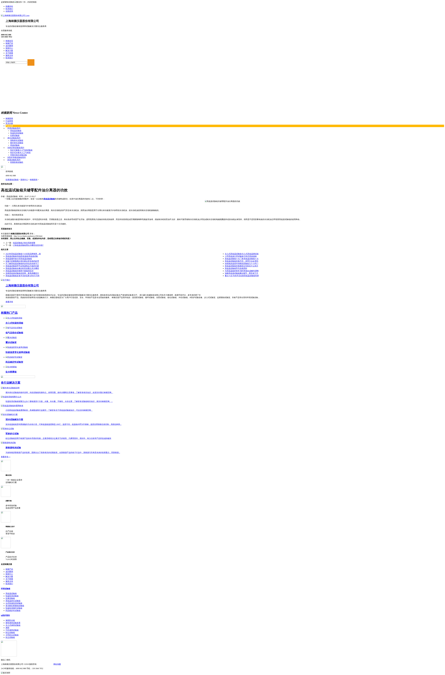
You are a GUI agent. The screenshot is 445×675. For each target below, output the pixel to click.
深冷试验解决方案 (14, 419)
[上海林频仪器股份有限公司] (15, 15)
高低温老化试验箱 (13, 601)
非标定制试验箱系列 (15, 148)
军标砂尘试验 (12, 433)
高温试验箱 (14, 145)
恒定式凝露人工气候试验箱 (21, 150)
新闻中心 (9, 48)
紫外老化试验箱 (16, 143)
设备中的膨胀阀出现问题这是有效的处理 (22, 261)
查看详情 (9, 302)
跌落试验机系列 (13, 160)
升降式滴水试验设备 (18, 155)
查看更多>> (5, 457)
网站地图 (57, 664)
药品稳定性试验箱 (13, 611)
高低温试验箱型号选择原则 (236, 268)
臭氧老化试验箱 (16, 140)
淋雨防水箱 (10, 620)
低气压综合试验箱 (14, 332)
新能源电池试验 (13, 447)
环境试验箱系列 (13, 128)
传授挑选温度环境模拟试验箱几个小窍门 (241, 264)
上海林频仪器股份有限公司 (22, 285)
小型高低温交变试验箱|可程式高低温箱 (241, 256)
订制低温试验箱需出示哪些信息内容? (28, 245)
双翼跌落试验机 (16, 162)
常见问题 (9, 123)
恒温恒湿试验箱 (16, 133)
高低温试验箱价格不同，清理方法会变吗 (241, 261)
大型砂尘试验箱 (12, 635)
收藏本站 (9, 6)
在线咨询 (9, 11)
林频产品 (9, 43)
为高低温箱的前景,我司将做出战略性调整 (242, 271)
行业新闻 (9, 121)
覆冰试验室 (11, 342)
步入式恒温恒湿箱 (14, 323)
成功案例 (9, 46)
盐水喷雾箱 (11, 372)
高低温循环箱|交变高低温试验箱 (19, 259)
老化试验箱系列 (13, 138)
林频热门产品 (9, 312)
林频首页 (9, 41)
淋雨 (7, 628)
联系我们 (9, 9)
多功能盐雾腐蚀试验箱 (15, 606)
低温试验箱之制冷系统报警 (24, 243)
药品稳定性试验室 (14, 362)
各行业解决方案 (10, 382)
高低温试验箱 (15, 131)
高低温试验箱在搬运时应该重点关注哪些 (22, 268)
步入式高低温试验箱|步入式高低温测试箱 (242, 254)
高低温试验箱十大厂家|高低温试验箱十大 (242, 259)
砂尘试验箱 (10, 633)
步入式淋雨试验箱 (13, 625)
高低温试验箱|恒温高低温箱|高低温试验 (22, 256)
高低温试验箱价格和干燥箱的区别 (19, 271)
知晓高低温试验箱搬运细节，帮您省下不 (241, 273)
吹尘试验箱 (10, 637)
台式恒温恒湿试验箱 (14, 603)
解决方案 (9, 51)
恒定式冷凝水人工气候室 (20, 153)
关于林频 (9, 53)
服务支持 (9, 55)
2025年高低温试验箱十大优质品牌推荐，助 (23, 254)
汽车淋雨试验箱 (12, 630)
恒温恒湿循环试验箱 (14, 608)
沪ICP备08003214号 (45, 664)
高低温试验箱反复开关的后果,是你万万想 (22, 276)
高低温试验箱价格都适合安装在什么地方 (241, 266)
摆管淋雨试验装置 (13, 623)
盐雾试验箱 (14, 135)
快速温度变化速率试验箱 (18, 352)
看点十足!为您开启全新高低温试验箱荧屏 (242, 276)
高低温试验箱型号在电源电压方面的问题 (22, 266)
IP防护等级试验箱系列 (16, 157)
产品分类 (9, 126)
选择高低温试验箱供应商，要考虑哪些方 (22, 273)
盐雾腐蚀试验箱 (12, 180)
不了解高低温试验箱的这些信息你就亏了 (22, 264)
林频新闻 (9, 118)
